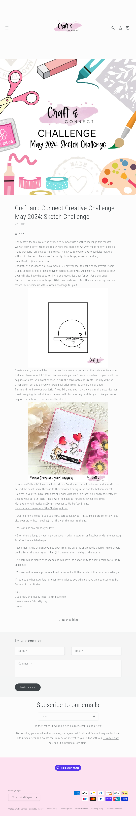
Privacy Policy (110, 738)
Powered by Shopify (36, 809)
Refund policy (52, 809)
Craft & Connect (21, 809)
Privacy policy (66, 809)
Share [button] (21, 233)
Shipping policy (97, 809)
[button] (7, 28)
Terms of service (81, 809)
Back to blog (70, 619)
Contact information (114, 809)
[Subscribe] (94, 716)
